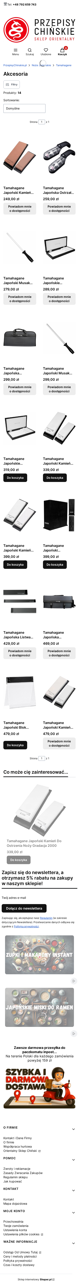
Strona (33, 121)
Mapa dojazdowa (15, 1203)
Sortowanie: (11, 100)
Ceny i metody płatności (20, 1256)
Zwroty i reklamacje (16, 1168)
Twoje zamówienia (15, 1226)
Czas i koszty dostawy (19, 1265)
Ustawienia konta (15, 1230)
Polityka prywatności (17, 1260)
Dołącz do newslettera (24, 908)
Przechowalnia (13, 1221)
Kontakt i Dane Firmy (17, 1138)
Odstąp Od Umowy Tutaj (20, 1252)
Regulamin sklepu (15, 1177)
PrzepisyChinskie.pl (15, 65)
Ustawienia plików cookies (21, 1234)
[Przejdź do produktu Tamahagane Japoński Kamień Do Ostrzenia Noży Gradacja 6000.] (19, 515)
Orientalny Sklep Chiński (20, 1150)
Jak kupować (12, 1181)
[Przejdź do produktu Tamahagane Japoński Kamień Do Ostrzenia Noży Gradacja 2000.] (59, 428)
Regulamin (46, 918)
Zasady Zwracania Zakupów (23, 1173)
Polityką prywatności (26, 926)
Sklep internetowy (35, 1279)
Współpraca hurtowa (17, 1146)
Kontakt (8, 1199)
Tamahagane (63, 65)
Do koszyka (15, 477)
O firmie (8, 1142)
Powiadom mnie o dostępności (19, 208)
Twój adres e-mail (14, 897)
